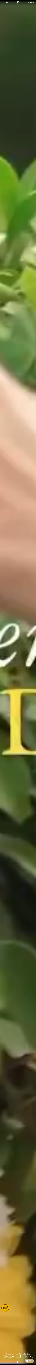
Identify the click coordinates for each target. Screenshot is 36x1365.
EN (7, 3)
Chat (30, 1361)
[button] (2, 2)
